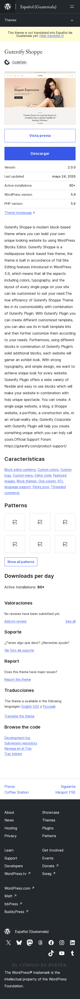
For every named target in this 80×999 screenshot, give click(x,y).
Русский (49, 706)
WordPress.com (19, 888)
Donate (50, 866)
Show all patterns (20, 562)
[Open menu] (73, 6)
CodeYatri (19, 62)
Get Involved (53, 850)
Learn (9, 850)
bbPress (13, 904)
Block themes (27, 481)
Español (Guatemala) (32, 931)
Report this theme (17, 679)
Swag (49, 873)
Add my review (15, 621)
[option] (14, 522)
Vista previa (40, 135)
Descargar (40, 153)
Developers (13, 866)
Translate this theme (19, 716)
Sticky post (40, 487)
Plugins (48, 828)
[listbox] (40, 533)
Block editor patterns (20, 469)
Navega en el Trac (18, 748)
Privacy (10, 836)
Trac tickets (13, 754)
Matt (10, 896)
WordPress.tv (17, 873)
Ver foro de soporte (19, 650)
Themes (10, 20)
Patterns (49, 836)
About (9, 812)
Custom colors (48, 469)
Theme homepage (18, 212)
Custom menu (23, 475)
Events (48, 858)
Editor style (43, 475)
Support (10, 858)
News (9, 820)
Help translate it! (52, 36)
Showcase (50, 812)
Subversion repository (20, 743)
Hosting (10, 828)
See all (71, 621)
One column (47, 481)
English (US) (30, 706)
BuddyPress (16, 911)
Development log (17, 738)
